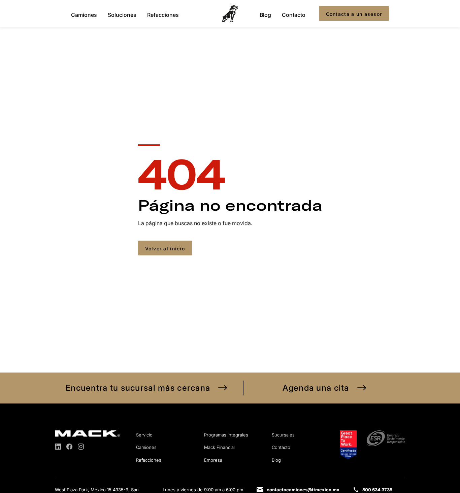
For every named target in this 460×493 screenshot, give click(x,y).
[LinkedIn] (58, 447)
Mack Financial (219, 447)
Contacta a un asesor (354, 14)
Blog (265, 14)
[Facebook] (69, 447)
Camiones (84, 14)
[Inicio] (230, 13)
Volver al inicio (165, 248)
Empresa (213, 460)
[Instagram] (81, 447)
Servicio (144, 434)
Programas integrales (226, 434)
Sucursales (283, 434)
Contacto (293, 14)
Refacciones (163, 14)
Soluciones (122, 14)
